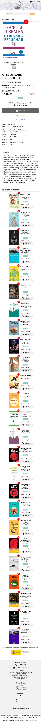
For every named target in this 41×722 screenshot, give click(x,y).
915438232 (22, 665)
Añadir (21, 111)
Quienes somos (20, 702)
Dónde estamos (20, 704)
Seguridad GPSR (20, 120)
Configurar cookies (20, 689)
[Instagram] (20, 695)
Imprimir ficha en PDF (10, 58)
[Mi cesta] (19, 1)
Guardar (22, 116)
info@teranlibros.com (22, 667)
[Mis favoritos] (8, 1)
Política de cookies (20, 687)
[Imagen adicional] (13, 68)
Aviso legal (20, 685)
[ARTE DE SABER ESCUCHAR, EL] (14, 39)
